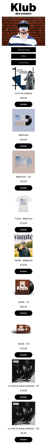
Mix (23, 56)
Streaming (24, 49)
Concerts (23, 62)
